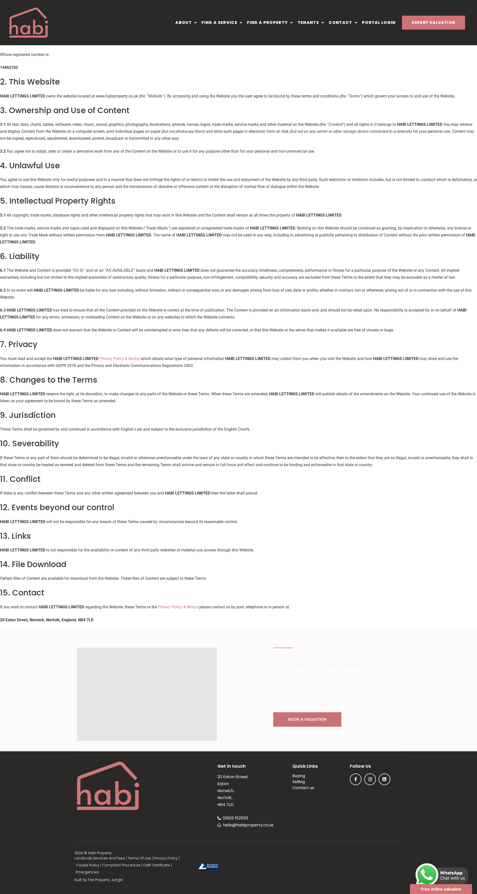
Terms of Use (139, 858)
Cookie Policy (87, 865)
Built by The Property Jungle (99, 879)
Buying (298, 775)
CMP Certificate (156, 865)
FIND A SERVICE (219, 22)
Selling (298, 781)
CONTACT (340, 22)
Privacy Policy (166, 858)
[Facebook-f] (355, 779)
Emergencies (87, 872)
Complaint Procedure (121, 865)
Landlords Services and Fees (100, 858)
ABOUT (183, 22)
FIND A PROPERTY (267, 22)
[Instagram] (370, 779)
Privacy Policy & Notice (119, 358)
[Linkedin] (384, 779)
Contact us (303, 787)
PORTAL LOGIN (379, 22)
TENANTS (308, 22)
